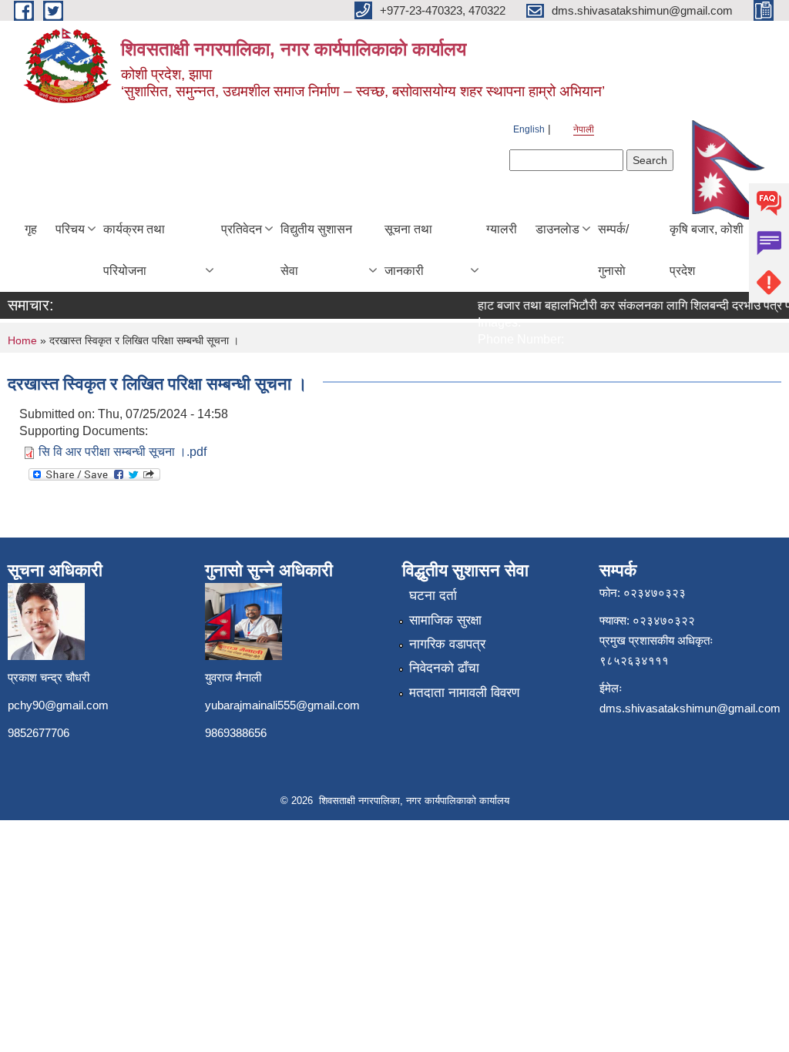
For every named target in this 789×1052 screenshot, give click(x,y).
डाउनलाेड (557, 229)
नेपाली (583, 129)
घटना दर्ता (433, 595)
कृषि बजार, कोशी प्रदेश (707, 250)
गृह (31, 229)
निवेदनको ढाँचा (444, 668)
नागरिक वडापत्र (447, 644)
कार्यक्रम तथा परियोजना (134, 250)
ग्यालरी (501, 229)
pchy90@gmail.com (58, 705)
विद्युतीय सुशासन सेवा (316, 250)
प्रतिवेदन (241, 229)
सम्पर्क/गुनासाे (613, 250)
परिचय (70, 229)
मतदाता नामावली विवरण (464, 692)
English (529, 129)
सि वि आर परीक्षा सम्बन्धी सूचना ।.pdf (122, 451)
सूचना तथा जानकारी (408, 250)
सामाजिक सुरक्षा (445, 620)
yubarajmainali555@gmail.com (282, 705)
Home (22, 340)
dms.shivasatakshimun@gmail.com (690, 708)
